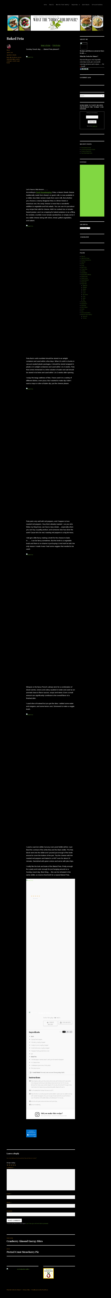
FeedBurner (94, 126)
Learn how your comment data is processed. (37, 1223)
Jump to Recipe (45, 45)
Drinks (82, 265)
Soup (82, 311)
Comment (10, 1167)
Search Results (85, 4)
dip (10, 57)
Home (45, 4)
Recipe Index (75, 4)
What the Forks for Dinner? (14, 1289)
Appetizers (9, 55)
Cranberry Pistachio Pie (86, 151)
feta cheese (14, 57)
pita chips (12, 59)
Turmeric (85, 318)
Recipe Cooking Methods (86, 274)
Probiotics (83, 271)
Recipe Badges (84, 272)
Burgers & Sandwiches (86, 260)
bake (8, 57)
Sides (84, 300)
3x (71, 1032)
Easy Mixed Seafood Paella (86, 153)
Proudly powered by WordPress (39, 1289)
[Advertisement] (92, 191)
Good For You (84, 267)
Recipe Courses (84, 276)
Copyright (83, 262)
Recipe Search (84, 303)
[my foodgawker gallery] (22, 1269)
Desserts (84, 289)
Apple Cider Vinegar (85, 258)
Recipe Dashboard (85, 280)
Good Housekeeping (44, 192)
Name (9, 1194)
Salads (84, 298)
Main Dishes (85, 294)
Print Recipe (56, 45)
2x (67, 1032)
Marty (8, 50)
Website (9, 1211)
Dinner (82, 263)
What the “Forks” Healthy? (62, 4)
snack (14, 61)
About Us (51, 4)
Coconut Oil (85, 316)
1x (64, 1032)
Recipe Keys (83, 301)
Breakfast (85, 287)
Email (9, 1202)
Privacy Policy (84, 269)
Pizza (84, 296)
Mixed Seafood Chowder (86, 147)
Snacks (14, 55)
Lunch (84, 292)
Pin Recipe (66, 1022)
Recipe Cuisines (84, 278)
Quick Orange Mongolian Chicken (88, 149)
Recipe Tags (83, 305)
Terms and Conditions (97, 4)
